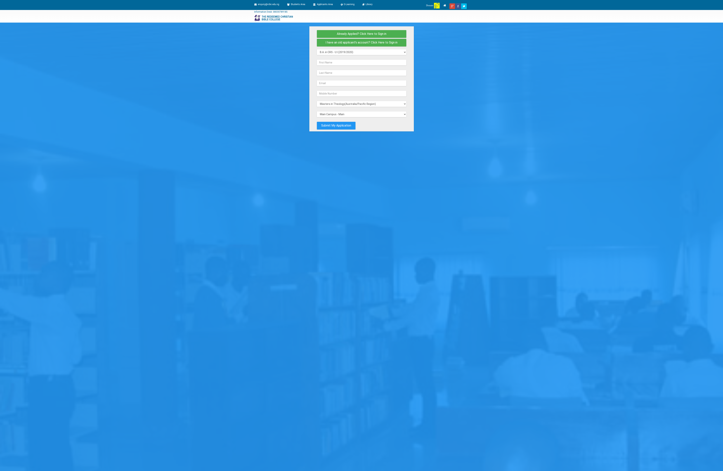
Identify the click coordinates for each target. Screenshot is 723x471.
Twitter (464, 6)
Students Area (298, 4)
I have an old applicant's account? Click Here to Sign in (361, 42)
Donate (430, 5)
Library (369, 4)
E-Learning (349, 4)
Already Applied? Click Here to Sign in (361, 34)
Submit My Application (336, 125)
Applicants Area (325, 4)
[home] (445, 5)
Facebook (458, 6)
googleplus (452, 6)
